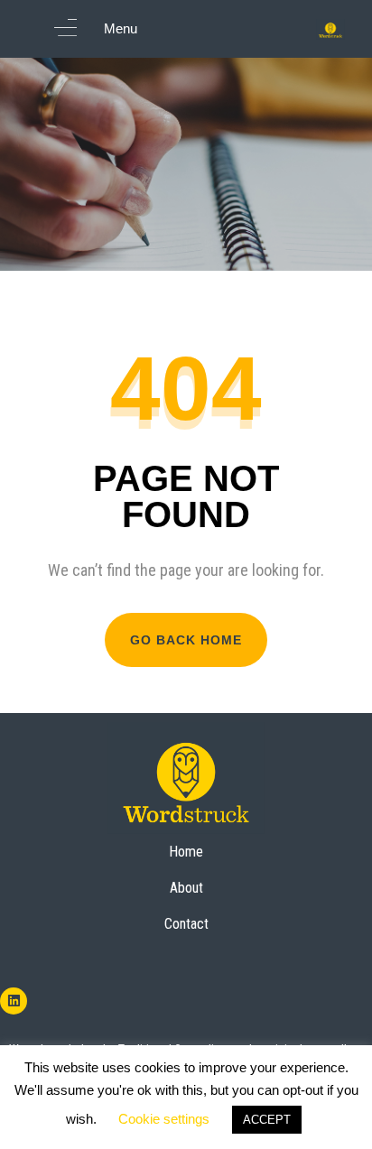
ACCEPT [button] (267, 1119)
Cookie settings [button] (163, 1118)
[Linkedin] (13, 1001)
